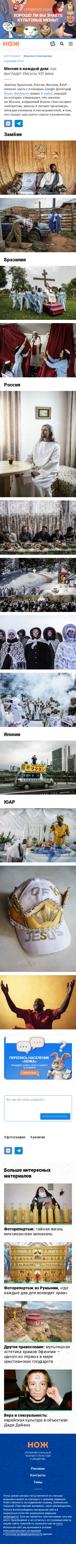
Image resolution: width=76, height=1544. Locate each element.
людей (48, 93)
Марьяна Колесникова (38, 55)
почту (59, 1523)
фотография (12, 56)
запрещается (11, 1516)
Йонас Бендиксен (16, 93)
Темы (38, 1482)
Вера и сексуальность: (36, 1420)
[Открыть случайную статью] (52, 43)
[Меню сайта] (71, 43)
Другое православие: (37, 1354)
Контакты (38, 1475)
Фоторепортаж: (33, 1231)
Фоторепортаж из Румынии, (36, 1290)
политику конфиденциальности (23, 1534)
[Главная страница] (11, 43)
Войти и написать (55, 1116)
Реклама (38, 1469)
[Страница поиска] (62, 44)
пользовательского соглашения (22, 1530)
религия (39, 1137)
